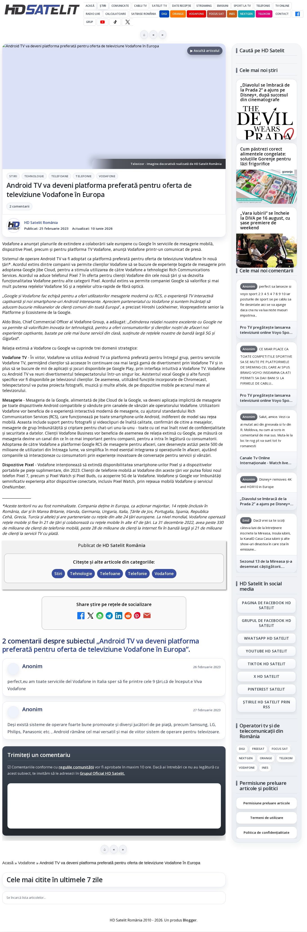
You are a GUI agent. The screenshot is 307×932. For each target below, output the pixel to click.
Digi (242, 749)
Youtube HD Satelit (266, 651)
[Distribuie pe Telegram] (109, 616)
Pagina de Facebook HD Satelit (266, 605)
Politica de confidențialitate (266, 832)
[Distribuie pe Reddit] (128, 616)
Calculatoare (115, 14)
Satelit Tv (159, 6)
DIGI (164, 14)
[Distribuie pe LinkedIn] (118, 616)
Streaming (204, 6)
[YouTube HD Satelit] (102, 22)
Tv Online (282, 6)
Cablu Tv (140, 6)
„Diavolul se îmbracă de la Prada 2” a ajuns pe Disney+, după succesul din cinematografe (265, 93)
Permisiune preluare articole (266, 803)
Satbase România (143, 14)
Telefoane (60, 176)
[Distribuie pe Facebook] (81, 616)
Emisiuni (222, 6)
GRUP (89, 22)
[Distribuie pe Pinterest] (137, 616)
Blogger (190, 920)
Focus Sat (216, 14)
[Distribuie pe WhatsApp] (99, 616)
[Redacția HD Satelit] (13, 225)
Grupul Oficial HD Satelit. (102, 773)
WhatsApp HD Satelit (266, 638)
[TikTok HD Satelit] (115, 22)
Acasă (90, 6)
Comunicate (120, 6)
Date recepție (181, 6)
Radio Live (93, 14)
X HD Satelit (267, 676)
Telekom (264, 14)
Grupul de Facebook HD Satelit (266, 623)
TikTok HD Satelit (267, 663)
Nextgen (246, 14)
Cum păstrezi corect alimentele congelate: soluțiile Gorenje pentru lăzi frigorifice (265, 156)
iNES (232, 14)
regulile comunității (76, 767)
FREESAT (258, 749)
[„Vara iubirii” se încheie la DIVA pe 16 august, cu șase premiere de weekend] (266, 251)
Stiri (13, 176)
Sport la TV (242, 6)
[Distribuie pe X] (90, 616)
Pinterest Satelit (266, 689)
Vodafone (196, 14)
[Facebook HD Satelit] (297, 14)
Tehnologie (34, 176)
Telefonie (263, 6)
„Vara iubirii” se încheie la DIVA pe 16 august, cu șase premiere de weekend (265, 220)
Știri (103, 6)
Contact (282, 14)
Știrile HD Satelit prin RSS (266, 704)
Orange (178, 14)
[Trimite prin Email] (147, 616)
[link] (266, 109)
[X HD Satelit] (127, 22)
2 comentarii (19, 206)
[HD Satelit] (42, 9)
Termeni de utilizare (266, 817)
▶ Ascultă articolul (204, 50)
